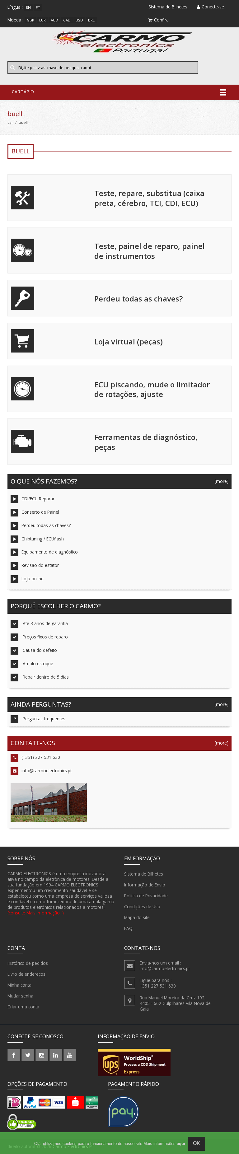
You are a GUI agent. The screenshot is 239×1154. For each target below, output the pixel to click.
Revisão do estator (40, 565)
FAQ (128, 928)
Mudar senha (20, 996)
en (28, 7)
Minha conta (19, 985)
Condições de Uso (142, 906)
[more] (220, 481)
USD (79, 20)
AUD (54, 20)
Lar (10, 122)
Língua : (15, 7)
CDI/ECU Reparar (37, 499)
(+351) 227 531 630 (40, 757)
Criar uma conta (23, 1007)
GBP (30, 20)
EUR (42, 20)
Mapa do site (137, 917)
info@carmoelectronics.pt (46, 770)
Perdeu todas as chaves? (46, 525)
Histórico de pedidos (27, 963)
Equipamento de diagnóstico (49, 552)
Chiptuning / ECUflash (42, 539)
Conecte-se (213, 7)
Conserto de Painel (40, 512)
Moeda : (15, 20)
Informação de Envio (144, 885)
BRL (91, 20)
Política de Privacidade (146, 896)
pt (38, 7)
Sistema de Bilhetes (143, 874)
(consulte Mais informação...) (35, 913)
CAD (67, 20)
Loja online (32, 579)
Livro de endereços (26, 974)
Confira (161, 20)
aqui (181, 1143)
